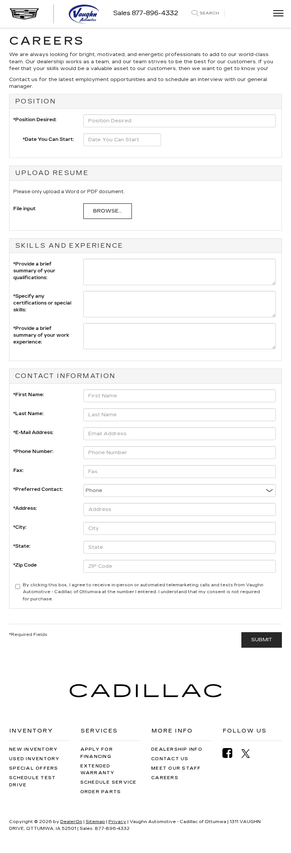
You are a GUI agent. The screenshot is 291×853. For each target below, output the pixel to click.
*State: (21, 546)
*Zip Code (25, 565)
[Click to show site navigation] (276, 14)
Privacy (117, 821)
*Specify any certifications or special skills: (42, 298)
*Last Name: (28, 413)
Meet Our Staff (176, 768)
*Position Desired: (34, 119)
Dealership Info (176, 749)
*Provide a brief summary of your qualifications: (34, 265)
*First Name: (28, 394)
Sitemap (95, 821)
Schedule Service (108, 782)
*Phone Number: (33, 451)
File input (24, 208)
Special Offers (33, 768)
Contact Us (170, 758)
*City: (20, 527)
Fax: (18, 470)
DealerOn (71, 821)
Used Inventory (34, 758)
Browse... (107, 211)
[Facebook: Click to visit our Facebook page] (231, 753)
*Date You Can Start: (48, 139)
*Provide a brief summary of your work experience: (41, 330)
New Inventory (33, 749)
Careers (164, 777)
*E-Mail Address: (33, 432)
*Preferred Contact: (38, 489)
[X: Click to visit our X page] (249, 753)
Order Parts (100, 791)
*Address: (25, 508)
